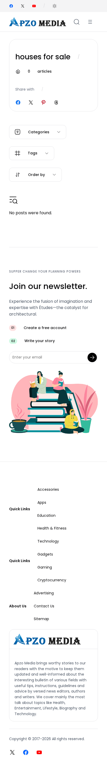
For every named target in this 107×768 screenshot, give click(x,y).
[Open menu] (90, 22)
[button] (54, 6)
